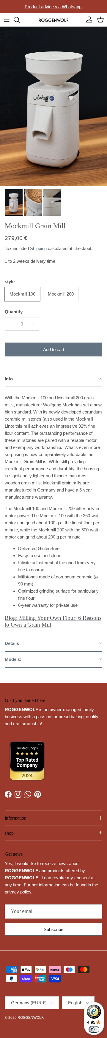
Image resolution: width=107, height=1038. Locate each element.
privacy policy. (18, 891)
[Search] (19, 19)
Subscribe (53, 929)
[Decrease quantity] (10, 323)
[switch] (94, 1029)
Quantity (14, 311)
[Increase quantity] (34, 323)
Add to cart (53, 349)
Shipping (38, 248)
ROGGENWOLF (30, 1018)
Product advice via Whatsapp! (54, 6)
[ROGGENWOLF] (53, 20)
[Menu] (6, 19)
